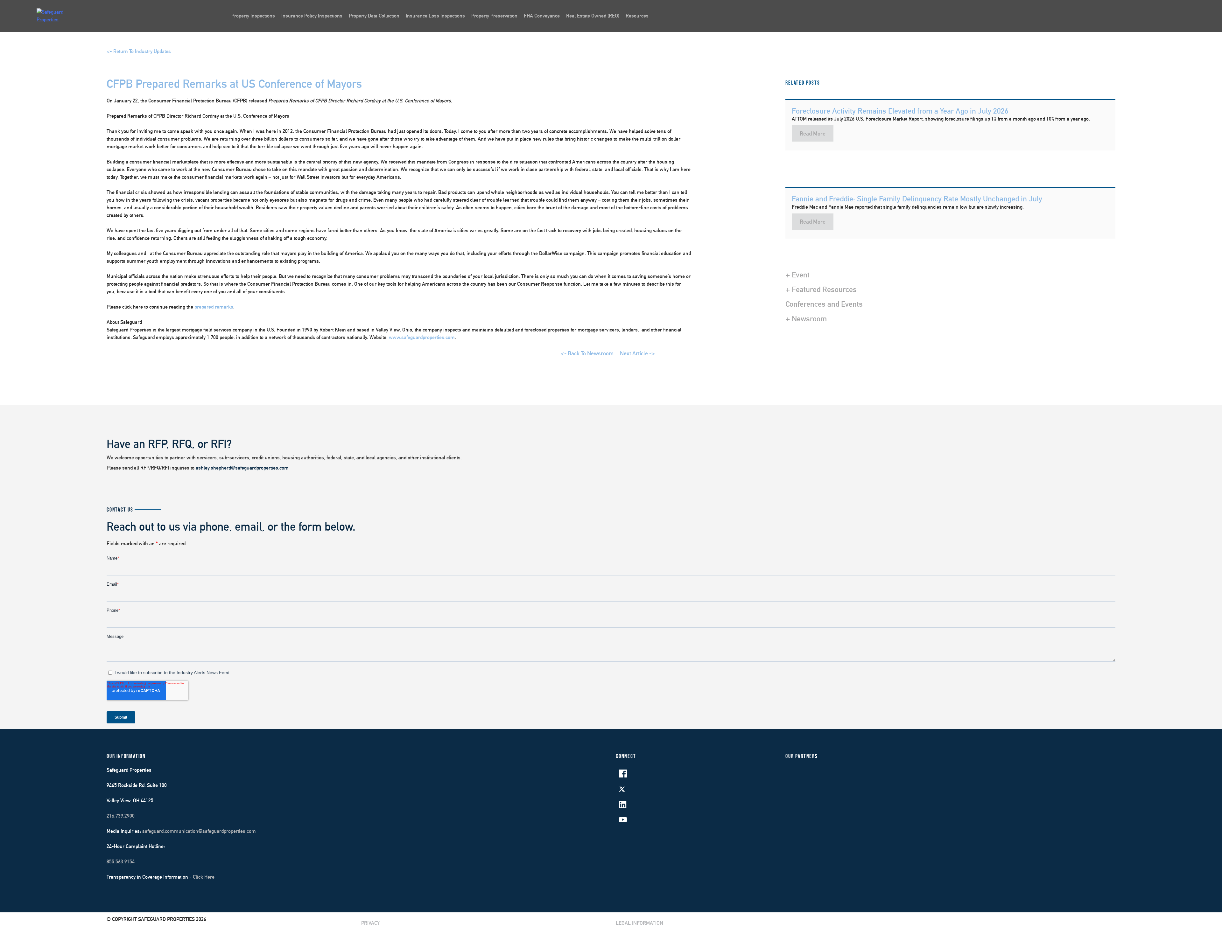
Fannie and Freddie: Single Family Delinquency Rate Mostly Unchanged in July (917, 198)
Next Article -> (637, 353)
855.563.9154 (121, 862)
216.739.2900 (121, 816)
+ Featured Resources (821, 289)
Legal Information (639, 923)
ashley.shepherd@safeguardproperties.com (242, 468)
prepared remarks (213, 307)
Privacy (370, 923)
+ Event (797, 274)
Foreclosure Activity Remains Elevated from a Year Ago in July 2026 (900, 110)
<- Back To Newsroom (587, 353)
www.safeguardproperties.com (422, 337)
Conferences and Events (824, 303)
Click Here (203, 877)
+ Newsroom (806, 318)
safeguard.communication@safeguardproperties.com (199, 831)
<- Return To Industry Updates (139, 51)
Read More (812, 133)
